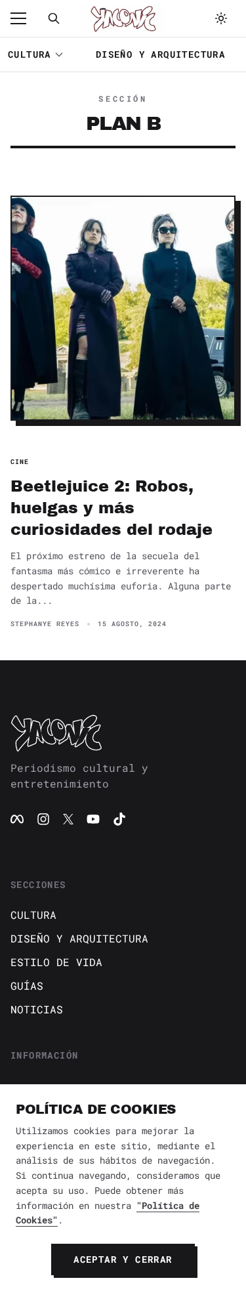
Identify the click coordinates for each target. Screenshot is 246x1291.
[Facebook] (17, 819)
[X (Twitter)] (68, 819)
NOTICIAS (36, 1009)
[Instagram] (43, 819)
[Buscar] (53, 18)
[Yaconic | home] (123, 732)
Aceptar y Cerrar (122, 1259)
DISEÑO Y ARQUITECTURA (160, 54)
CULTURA (29, 54)
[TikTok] (119, 819)
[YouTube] (93, 819)
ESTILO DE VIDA (56, 962)
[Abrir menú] (24, 18)
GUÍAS (26, 985)
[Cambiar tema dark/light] (221, 18)
